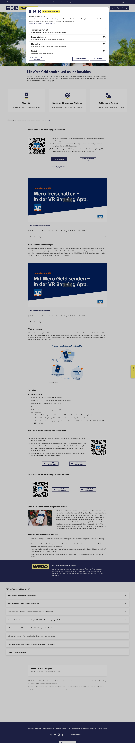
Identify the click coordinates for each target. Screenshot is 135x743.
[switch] (104, 37)
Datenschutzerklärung (36, 23)
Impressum (49, 23)
